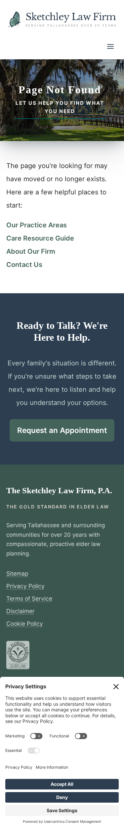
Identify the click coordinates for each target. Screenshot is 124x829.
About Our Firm (30, 251)
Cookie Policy (24, 623)
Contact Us (24, 265)
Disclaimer (20, 611)
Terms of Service (29, 598)
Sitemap (17, 573)
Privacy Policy (25, 586)
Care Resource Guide (40, 238)
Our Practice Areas (36, 225)
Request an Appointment (62, 430)
